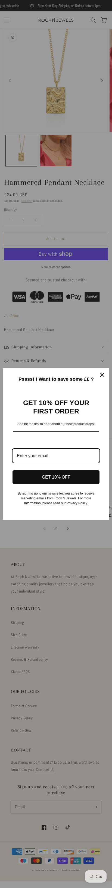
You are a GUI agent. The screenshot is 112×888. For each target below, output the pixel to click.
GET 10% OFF (56, 477)
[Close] (102, 374)
